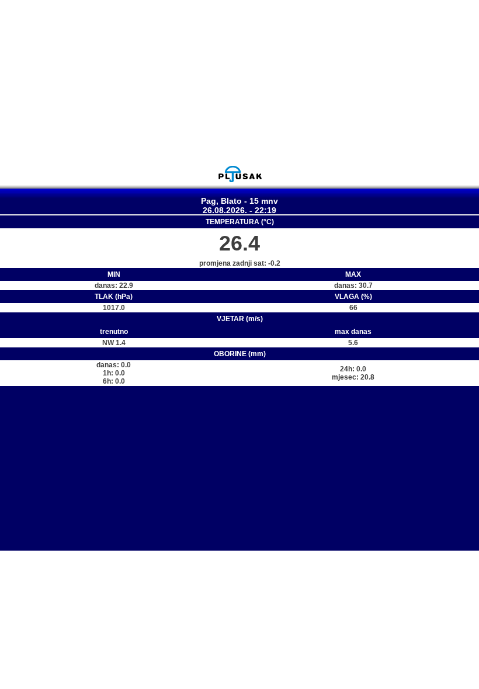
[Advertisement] (239, 82)
